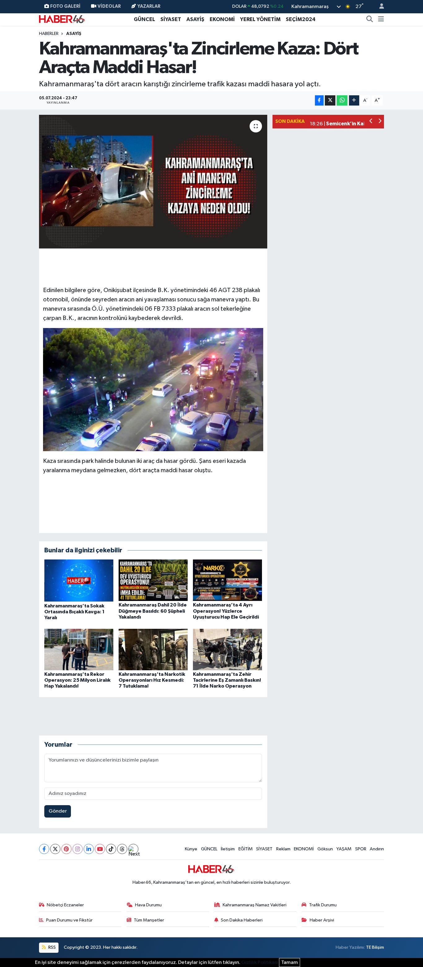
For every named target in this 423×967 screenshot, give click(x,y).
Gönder (58, 811)
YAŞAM (343, 849)
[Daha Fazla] (354, 100)
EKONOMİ (222, 19)
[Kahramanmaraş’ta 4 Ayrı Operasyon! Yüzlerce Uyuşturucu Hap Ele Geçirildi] (227, 580)
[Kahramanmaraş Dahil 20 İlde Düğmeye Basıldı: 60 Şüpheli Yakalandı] (153, 580)
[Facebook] (44, 849)
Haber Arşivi (322, 920)
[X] (55, 849)
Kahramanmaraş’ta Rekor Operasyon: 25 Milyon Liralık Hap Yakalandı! (77, 680)
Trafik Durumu (323, 905)
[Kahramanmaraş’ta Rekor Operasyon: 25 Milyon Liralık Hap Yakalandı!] (78, 649)
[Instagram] (77, 849)
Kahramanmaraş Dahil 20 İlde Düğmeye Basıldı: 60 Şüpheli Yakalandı (153, 610)
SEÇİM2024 (301, 19)
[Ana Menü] (381, 19)
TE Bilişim (375, 947)
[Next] (133, 849)
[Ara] (370, 19)
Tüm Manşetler (149, 920)
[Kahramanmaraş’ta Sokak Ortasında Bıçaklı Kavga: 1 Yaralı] (78, 580)
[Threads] (122, 849)
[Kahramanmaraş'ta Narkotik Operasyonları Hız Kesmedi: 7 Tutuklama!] (153, 649)
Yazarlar (148, 6)
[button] (371, 122)
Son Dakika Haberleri (242, 920)
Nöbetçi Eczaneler (65, 905)
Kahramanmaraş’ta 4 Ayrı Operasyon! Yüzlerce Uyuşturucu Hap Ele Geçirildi (226, 610)
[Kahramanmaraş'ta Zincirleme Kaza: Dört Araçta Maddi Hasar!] (153, 181)
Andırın (377, 849)
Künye (191, 849)
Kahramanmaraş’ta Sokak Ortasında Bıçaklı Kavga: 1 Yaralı (74, 611)
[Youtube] (100, 849)
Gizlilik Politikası (259, 962)
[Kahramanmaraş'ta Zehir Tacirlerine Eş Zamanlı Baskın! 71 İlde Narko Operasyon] (227, 649)
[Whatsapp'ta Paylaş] (342, 100)
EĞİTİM (245, 849)
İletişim (228, 849)
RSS (51, 947)
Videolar (109, 6)
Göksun (325, 849)
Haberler (49, 34)
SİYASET (170, 19)
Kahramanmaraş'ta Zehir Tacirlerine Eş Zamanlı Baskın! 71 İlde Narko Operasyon (227, 680)
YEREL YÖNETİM (260, 19)
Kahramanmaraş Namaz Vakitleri (254, 905)
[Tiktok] (111, 849)
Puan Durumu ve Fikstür (69, 920)
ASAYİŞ (195, 19)
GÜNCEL (144, 19)
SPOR (360, 849)
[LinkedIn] (89, 849)
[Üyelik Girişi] (379, 6)
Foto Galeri (65, 6)
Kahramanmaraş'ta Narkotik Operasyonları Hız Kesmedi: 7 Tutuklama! (152, 680)
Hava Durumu (148, 905)
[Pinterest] (66, 849)
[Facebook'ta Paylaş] (319, 100)
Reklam (283, 849)
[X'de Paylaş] (330, 100)
